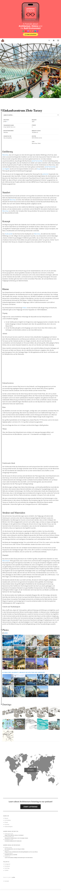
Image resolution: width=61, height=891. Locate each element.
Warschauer (6, 561)
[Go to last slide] (3, 71)
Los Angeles (5, 169)
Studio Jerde (8, 234)
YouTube (7, 868)
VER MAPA (30, 770)
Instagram (7, 864)
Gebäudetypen (9, 826)
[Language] (53, 40)
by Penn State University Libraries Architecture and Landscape (23, 672)
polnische (45, 174)
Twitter (6, 870)
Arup (38, 169)
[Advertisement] (30, 103)
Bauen (6, 818)
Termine (7, 824)
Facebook (7, 866)
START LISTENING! (30, 807)
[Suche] (49, 40)
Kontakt (7, 881)
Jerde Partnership (37, 161)
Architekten (8, 820)
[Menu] (58, 40)
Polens (25, 308)
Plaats (6, 822)
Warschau (5, 155)
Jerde (4, 121)
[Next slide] (58, 71)
